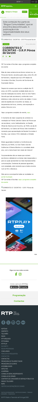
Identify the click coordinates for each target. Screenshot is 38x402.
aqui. (28, 112)
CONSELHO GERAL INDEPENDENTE (12, 374)
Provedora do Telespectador (11, 361)
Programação (19, 295)
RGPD (3, 384)
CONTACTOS (5, 359)
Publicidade (11, 394)
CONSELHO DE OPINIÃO (8, 376)
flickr (23, 322)
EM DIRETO (4, 346)
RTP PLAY (4, 344)
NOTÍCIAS (4, 329)
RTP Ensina (5, 341)
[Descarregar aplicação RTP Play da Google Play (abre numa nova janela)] (23, 287)
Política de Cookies (21, 392)
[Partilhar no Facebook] (3, 56)
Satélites (4, 369)
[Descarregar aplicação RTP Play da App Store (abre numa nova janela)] (14, 287)
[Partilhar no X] (6, 56)
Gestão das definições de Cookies (12, 386)
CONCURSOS (5, 351)
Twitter (8, 322)
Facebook (3, 322)
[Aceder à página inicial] (12, 6)
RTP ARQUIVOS (5, 339)
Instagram (13, 322)
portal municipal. (6, 177)
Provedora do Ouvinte (9, 364)
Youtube (18, 322)
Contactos (19, 301)
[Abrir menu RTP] (19, 1)
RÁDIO (3, 336)
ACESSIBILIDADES (6, 366)
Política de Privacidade (7, 392)
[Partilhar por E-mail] (9, 56)
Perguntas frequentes (9, 354)
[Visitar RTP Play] (19, 224)
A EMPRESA (4, 371)
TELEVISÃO (4, 334)
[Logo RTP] (10, 313)
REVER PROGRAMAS (7, 349)
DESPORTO (4, 331)
